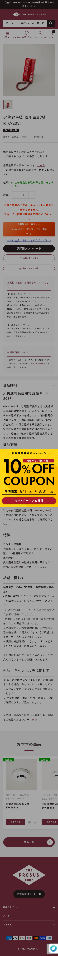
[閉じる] (53, 454)
